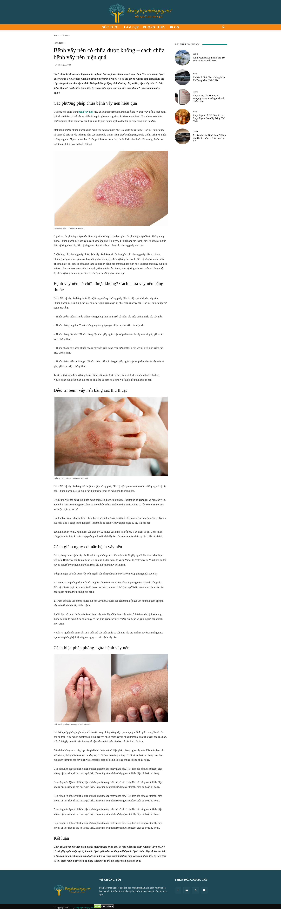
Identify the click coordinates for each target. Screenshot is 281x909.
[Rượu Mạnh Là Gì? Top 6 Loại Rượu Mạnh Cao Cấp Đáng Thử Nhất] (182, 117)
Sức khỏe (110, 27)
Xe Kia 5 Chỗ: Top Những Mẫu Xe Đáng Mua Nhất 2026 (209, 79)
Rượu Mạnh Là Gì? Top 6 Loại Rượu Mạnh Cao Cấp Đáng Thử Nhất (209, 118)
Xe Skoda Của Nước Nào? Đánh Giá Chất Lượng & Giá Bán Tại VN (209, 138)
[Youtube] (204, 890)
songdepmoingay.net (84, 907)
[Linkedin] (186, 890)
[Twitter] (195, 890)
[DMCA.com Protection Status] (104, 907)
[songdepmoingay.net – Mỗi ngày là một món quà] (140, 12)
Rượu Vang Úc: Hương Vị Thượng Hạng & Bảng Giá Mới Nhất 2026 (209, 98)
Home (56, 35)
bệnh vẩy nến (85, 111)
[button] (223, 27)
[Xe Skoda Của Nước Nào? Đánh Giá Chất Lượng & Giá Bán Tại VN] (182, 136)
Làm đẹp (131, 27)
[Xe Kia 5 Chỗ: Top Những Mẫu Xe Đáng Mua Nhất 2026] (182, 77)
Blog (174, 27)
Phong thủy (154, 27)
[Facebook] (178, 890)
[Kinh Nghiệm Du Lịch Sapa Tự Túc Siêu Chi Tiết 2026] (182, 57)
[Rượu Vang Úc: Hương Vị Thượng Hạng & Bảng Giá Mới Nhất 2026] (182, 97)
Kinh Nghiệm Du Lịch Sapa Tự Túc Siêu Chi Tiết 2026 (209, 59)
